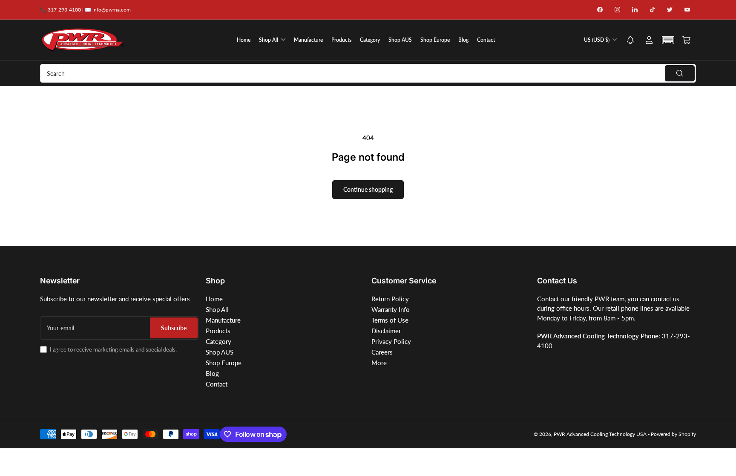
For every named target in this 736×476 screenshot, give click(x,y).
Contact (486, 40)
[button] (630, 40)
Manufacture (308, 40)
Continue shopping (368, 189)
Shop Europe (435, 40)
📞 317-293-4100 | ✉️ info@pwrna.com (85, 9)
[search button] (680, 73)
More (379, 362)
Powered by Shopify (673, 434)
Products (341, 40)
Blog (463, 40)
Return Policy (390, 299)
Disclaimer (386, 331)
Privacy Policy (391, 341)
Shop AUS (400, 40)
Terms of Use (389, 320)
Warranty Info (390, 309)
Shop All (268, 40)
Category (370, 40)
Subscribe (174, 328)
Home (243, 40)
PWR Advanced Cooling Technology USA (600, 434)
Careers (382, 352)
